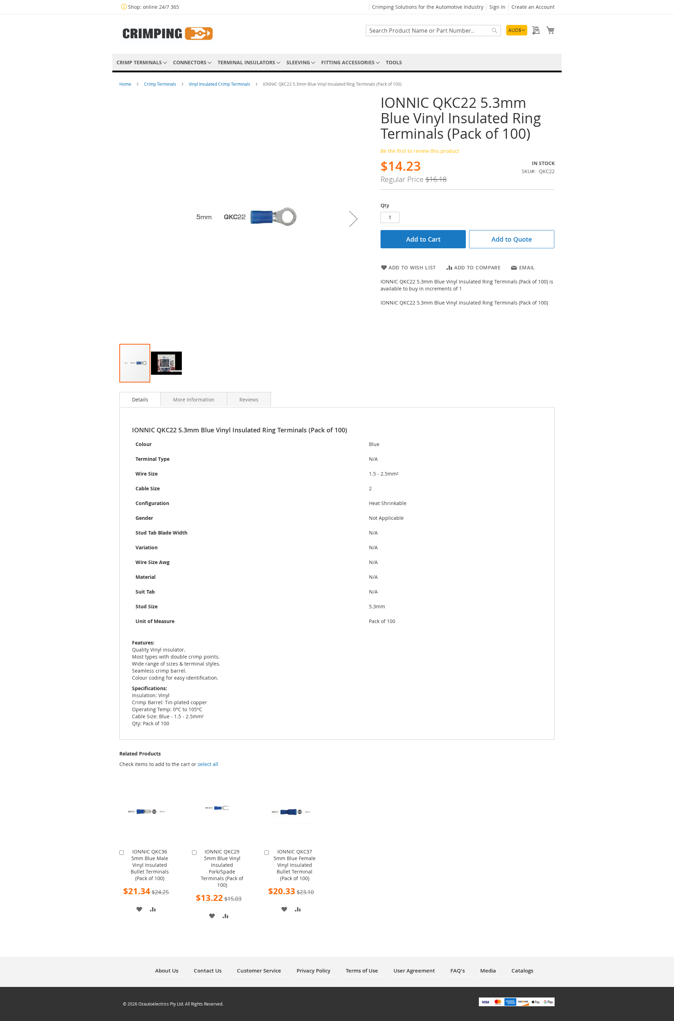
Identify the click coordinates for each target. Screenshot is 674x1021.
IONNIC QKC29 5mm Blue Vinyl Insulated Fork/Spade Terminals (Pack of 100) (222, 868)
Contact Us (208, 970)
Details (140, 399)
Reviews (248, 399)
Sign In (497, 7)
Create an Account (533, 7)
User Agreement (414, 970)
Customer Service (259, 970)
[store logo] (168, 33)
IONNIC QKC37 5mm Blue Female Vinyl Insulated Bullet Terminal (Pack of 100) (294, 865)
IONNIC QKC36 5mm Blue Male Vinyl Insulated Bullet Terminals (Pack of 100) (150, 865)
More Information (193, 399)
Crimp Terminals (160, 84)
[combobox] (433, 30)
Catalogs (522, 970)
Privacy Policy (313, 970)
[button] (516, 30)
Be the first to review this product (420, 151)
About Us (166, 970)
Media (488, 970)
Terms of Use (362, 970)
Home (125, 84)
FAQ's (457, 970)
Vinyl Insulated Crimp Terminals (220, 84)
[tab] (140, 399)
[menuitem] (140, 62)
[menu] (337, 62)
